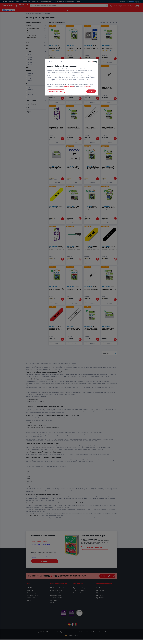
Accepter (91, 91)
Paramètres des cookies (56, 91)
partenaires (87, 86)
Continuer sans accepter (56, 62)
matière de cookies (68, 86)
